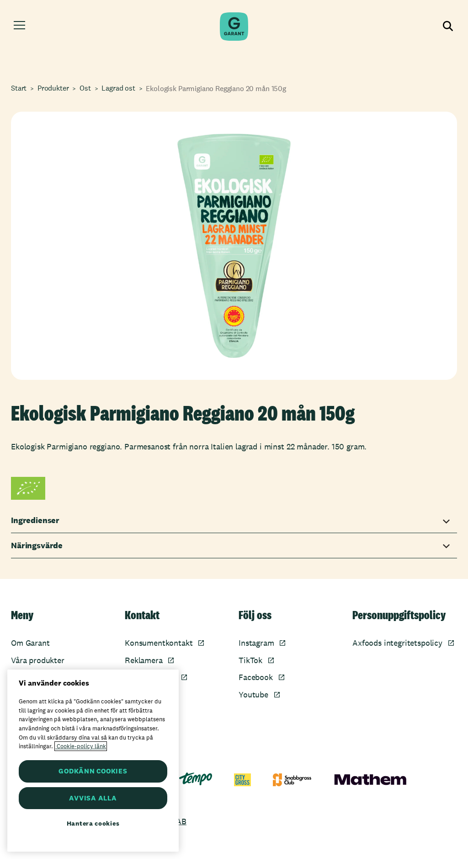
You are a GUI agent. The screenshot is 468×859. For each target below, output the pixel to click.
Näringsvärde (37, 545)
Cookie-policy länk (80, 746)
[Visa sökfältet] (448, 26)
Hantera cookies (93, 823)
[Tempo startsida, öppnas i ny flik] (195, 779)
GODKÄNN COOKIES (92, 771)
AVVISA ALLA (93, 798)
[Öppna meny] (19, 26)
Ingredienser (35, 520)
